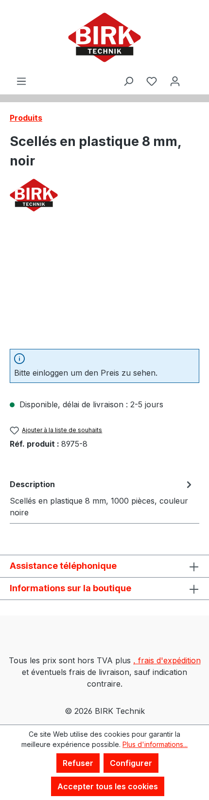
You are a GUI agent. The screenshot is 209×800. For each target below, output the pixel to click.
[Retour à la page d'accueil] (104, 37)
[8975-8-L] (104, 286)
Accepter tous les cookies (107, 786)
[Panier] (193, 72)
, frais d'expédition (167, 660)
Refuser (78, 763)
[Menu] (21, 81)
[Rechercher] (128, 81)
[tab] (102, 498)
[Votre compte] (175, 81)
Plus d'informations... (155, 744)
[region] (104, 286)
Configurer (131, 763)
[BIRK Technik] (104, 195)
